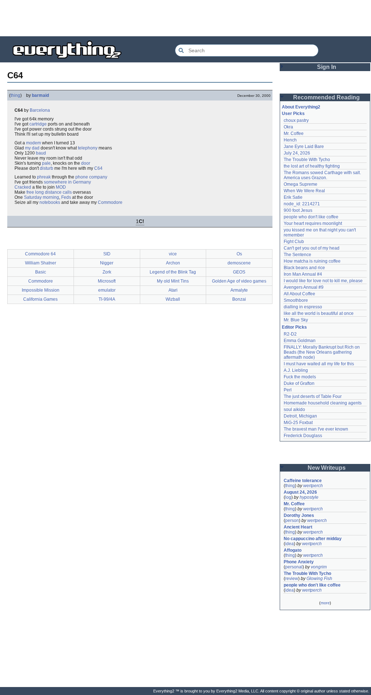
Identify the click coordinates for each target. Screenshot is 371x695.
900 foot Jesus (298, 210)
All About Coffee (299, 293)
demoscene (239, 263)
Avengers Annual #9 (304, 287)
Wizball (173, 299)
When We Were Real (304, 190)
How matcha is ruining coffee (312, 261)
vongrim (319, 566)
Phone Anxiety (299, 561)
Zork (107, 272)
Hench (290, 140)
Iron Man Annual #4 (303, 274)
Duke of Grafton (299, 383)
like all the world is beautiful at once (319, 313)
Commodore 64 (40, 253)
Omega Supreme (300, 184)
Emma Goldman (300, 340)
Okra (288, 126)
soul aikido (294, 409)
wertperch (313, 485)
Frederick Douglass (303, 435)
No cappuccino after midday (313, 538)
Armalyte (239, 290)
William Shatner (40, 263)
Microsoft (107, 281)
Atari (173, 290)
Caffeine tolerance (303, 480)
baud (41, 153)
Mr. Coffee (294, 133)
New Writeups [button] (327, 468)
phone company (91, 177)
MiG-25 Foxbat (298, 422)
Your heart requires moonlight (313, 223)
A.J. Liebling (296, 370)
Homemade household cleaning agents (323, 403)
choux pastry (296, 120)
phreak (44, 177)
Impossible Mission (40, 290)
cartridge (38, 124)
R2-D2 (290, 334)
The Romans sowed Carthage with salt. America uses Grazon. (323, 175)
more (325, 603)
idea (289, 543)
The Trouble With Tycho (307, 159)
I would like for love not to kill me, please (323, 280)
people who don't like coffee (311, 216)
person (292, 520)
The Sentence (297, 254)
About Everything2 (301, 107)
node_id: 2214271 (302, 203)
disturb (46, 168)
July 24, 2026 (297, 153)
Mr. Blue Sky (296, 319)
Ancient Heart (298, 527)
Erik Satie (293, 197)
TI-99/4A (107, 299)
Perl (288, 389)
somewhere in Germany (67, 182)
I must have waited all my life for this (319, 363)
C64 (98, 168)
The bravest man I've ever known (316, 429)
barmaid (40, 95)
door (85, 163)
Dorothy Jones (299, 515)
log (288, 497)
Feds (66, 197)
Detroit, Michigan (300, 416)
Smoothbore (296, 300)
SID (107, 253)
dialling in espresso (303, 306)
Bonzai (239, 299)
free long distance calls (49, 192)
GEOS (239, 272)
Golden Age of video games (239, 281)
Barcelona (40, 110)
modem (33, 142)
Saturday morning (41, 197)
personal (294, 566)
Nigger (106, 263)
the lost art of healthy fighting (312, 166)
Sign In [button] (326, 67)
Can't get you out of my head (311, 248)
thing (15, 95)
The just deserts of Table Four (313, 396)
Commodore (110, 202)
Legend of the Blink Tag (173, 272)
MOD (61, 187)
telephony (87, 148)
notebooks (49, 202)
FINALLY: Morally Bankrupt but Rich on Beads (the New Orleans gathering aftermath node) (322, 352)
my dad (32, 148)
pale (46, 163)
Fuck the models (300, 376)
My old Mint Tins (173, 281)
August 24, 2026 (300, 492)
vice (173, 253)
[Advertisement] (185, 18)
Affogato (292, 550)
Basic (40, 272)
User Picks (293, 113)
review (291, 578)
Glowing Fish (319, 578)
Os (239, 253)
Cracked (22, 187)
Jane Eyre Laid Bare (304, 146)
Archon (173, 263)
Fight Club (294, 241)
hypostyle (309, 497)
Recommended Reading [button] (326, 97)
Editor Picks (294, 327)
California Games (40, 299)
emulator (107, 290)
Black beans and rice (304, 267)
